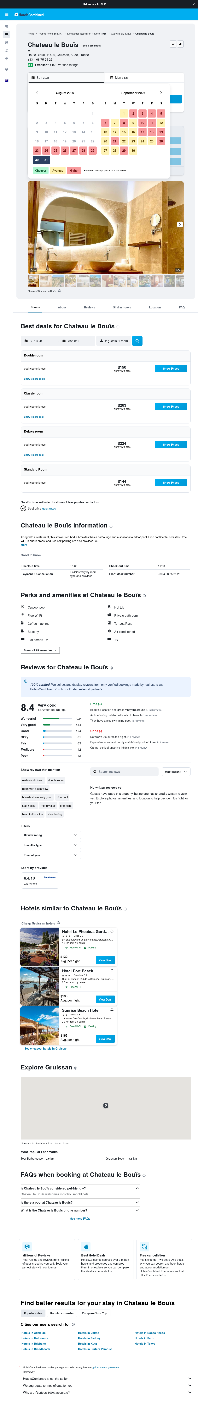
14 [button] (83, 132)
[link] (46, 1048)
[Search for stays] (7, 34)
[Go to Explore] (7, 59)
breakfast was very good (37, 797)
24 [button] (46, 150)
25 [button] (55, 150)
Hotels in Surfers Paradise (95, 1349)
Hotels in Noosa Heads (150, 1333)
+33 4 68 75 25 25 (40, 59)
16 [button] (37, 141)
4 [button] (55, 122)
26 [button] (65, 150)
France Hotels (46, 33)
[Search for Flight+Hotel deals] (7, 50)
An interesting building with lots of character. (123, 715)
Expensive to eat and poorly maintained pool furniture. (129, 742)
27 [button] (74, 150)
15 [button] (92, 132)
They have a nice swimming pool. (117, 720)
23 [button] (37, 150)
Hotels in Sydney (89, 1338)
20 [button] (74, 141)
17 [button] (46, 141)
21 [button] (83, 141)
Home (31, 33)
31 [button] (46, 159)
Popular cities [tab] (33, 1313)
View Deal (105, 960)
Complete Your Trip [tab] (94, 1313)
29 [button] (92, 150)
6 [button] (74, 122)
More (24, 545)
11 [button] (55, 132)
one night (66, 806)
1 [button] (93, 113)
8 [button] (93, 122)
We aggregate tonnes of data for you (48, 1385)
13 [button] (74, 132)
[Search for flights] (7, 26)
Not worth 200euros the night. (115, 737)
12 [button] (65, 132)
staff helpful (29, 806)
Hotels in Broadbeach (35, 1349)
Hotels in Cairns (88, 1333)
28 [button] (83, 150)
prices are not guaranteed (106, 1367)
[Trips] (7, 70)
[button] (193, 4)
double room (56, 780)
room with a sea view (35, 789)
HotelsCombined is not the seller (45, 1378)
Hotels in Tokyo (145, 1343)
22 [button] (92, 141)
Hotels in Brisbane (33, 1343)
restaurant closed (33, 780)
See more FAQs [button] (80, 1218)
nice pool (62, 797)
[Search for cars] (7, 42)
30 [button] (37, 159)
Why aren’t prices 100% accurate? (46, 1392)
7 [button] (83, 122)
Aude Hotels (117, 33)
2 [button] (37, 122)
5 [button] (65, 122)
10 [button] (46, 132)
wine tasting (55, 814)
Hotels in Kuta (87, 1343)
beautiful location (32, 814)
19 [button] (65, 141)
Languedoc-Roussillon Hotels (83, 33)
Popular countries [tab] (62, 1313)
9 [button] (37, 132)
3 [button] (46, 122)
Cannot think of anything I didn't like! (118, 747)
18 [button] (55, 141)
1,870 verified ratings (64, 65)
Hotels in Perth (144, 1338)
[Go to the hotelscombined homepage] (29, 14)
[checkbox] (40, 880)
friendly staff (48, 806)
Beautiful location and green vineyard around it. (125, 710)
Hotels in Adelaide (33, 1333)
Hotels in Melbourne (34, 1338)
